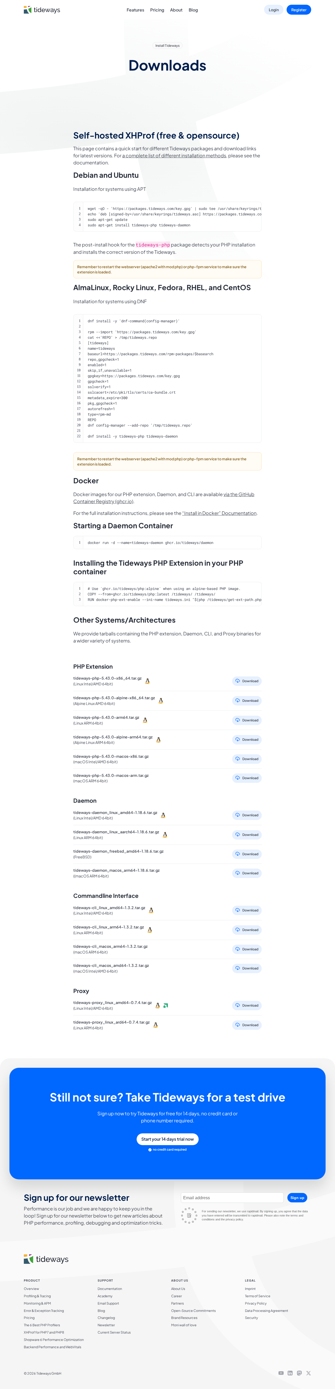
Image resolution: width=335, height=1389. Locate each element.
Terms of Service (257, 1296)
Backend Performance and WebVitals (52, 1347)
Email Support (108, 1303)
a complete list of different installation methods (174, 155)
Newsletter (106, 1325)
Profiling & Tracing (37, 1296)
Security (251, 1318)
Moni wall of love (184, 1325)
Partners (177, 1303)
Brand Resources (184, 1318)
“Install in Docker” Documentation (219, 513)
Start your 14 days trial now (167, 1139)
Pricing (157, 10)
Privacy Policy (256, 1303)
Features (135, 10)
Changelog (106, 1318)
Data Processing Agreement (266, 1310)
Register (298, 9)
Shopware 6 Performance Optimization (54, 1340)
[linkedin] (290, 1373)
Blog (193, 10)
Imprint (250, 1289)
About (176, 10)
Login (274, 9)
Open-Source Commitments (193, 1310)
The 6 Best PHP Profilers (42, 1325)
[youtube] (281, 1373)
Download (250, 681)
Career (176, 1296)
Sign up (297, 1198)
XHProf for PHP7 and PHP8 (44, 1332)
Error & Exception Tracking (44, 1310)
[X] (308, 1373)
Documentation (110, 1289)
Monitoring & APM (37, 1303)
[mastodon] (299, 1373)
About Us (178, 1289)
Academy (105, 1296)
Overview (31, 1289)
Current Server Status (114, 1332)
